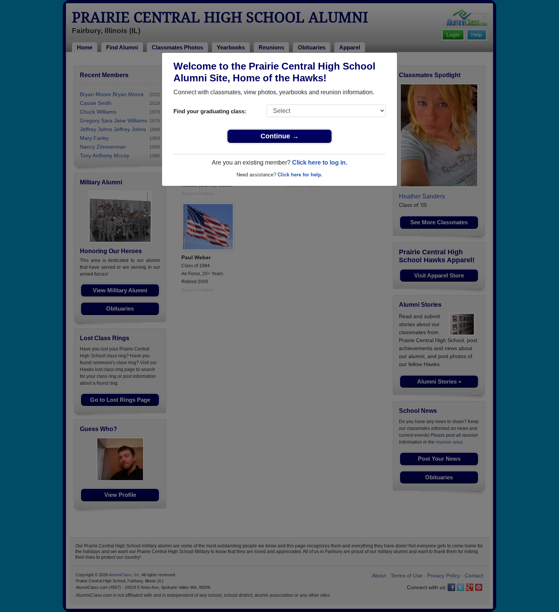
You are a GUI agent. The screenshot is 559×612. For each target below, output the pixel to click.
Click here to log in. (319, 162)
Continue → (279, 136)
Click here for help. (300, 175)
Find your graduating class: (209, 111)
